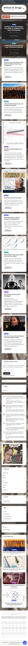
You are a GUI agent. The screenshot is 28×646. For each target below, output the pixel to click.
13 (13, 625)
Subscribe (7, 373)
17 (2, 628)
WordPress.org (7, 518)
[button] (14, 36)
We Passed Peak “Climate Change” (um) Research (12, 218)
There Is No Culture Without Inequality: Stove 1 (14, 552)
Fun (3, 480)
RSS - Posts (5, 527)
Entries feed (7, 514)
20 (13, 628)
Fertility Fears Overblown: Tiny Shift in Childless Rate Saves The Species (14, 28)
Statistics (14, 24)
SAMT (4, 487)
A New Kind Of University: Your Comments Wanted (14, 46)
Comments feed (7, 516)
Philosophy (5, 482)
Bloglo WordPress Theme (14, 643)
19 (9, 628)
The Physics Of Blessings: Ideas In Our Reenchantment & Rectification (14, 604)
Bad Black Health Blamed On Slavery (13, 149)
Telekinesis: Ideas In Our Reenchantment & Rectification (14, 586)
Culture (4, 477)
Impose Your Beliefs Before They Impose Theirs (14, 569)
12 (9, 625)
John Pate (8, 405)
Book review (5, 472)
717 (17, 356)
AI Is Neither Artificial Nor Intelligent (12, 295)
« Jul (3, 636)
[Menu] (23, 8)
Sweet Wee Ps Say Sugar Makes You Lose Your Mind (14, 255)
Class (4, 475)
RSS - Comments (6, 529)
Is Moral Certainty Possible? (12, 198)
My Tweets (5, 390)
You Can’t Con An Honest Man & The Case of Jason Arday (14, 336)
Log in (5, 511)
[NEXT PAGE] (20, 356)
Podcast (4, 485)
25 (6, 630)
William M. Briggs (13, 7)
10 (2, 625)
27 (13, 630)
